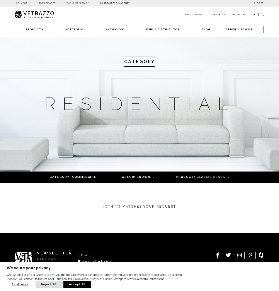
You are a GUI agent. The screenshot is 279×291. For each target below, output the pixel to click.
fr (254, 14)
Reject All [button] (48, 284)
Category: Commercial (73, 176)
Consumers (218, 14)
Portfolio (74, 29)
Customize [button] (20, 284)
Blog (206, 29)
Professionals (194, 14)
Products (34, 29)
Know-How (114, 29)
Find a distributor (163, 29)
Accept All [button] (77, 284)
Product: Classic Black (200, 176)
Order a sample (239, 29)
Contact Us (239, 14)
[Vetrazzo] (44, 14)
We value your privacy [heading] (29, 268)
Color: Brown (136, 176)
